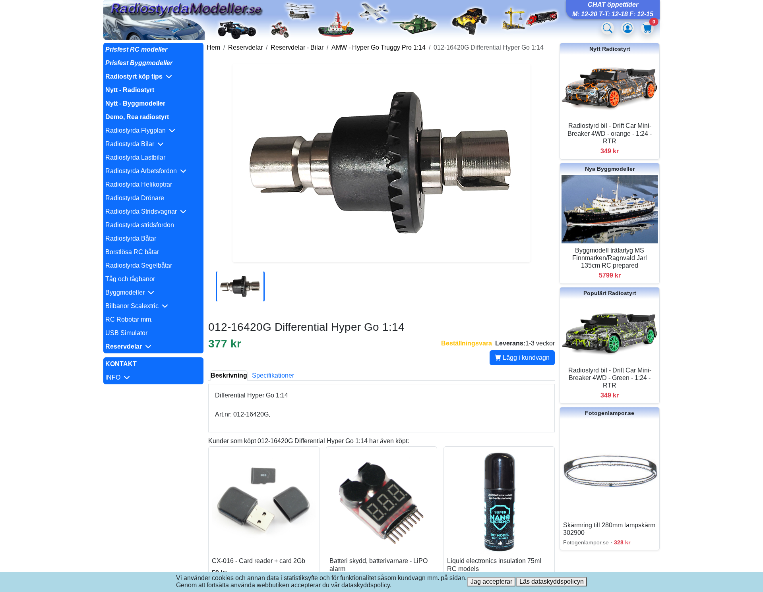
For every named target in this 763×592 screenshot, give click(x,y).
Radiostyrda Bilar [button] (131, 144)
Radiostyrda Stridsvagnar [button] (142, 211)
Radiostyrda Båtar (130, 238)
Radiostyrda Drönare (134, 198)
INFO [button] (114, 377)
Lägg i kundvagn (525, 357)
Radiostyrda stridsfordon (139, 225)
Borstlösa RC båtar (132, 252)
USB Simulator (126, 333)
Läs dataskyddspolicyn (551, 581)
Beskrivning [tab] (229, 375)
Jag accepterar (491, 581)
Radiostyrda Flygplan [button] (137, 130)
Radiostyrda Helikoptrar (138, 184)
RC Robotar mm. (129, 319)
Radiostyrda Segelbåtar (138, 265)
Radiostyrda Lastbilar (135, 157)
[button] (153, 76)
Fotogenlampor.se (609, 413)
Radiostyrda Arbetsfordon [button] (142, 171)
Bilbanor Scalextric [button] (133, 306)
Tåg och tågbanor (130, 279)
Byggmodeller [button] (126, 292)
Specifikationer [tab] (273, 375)
